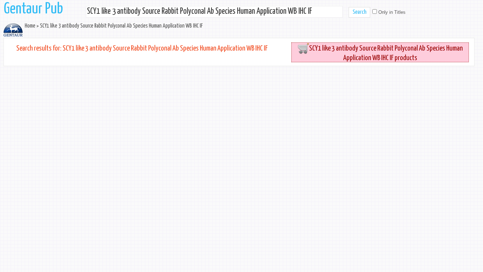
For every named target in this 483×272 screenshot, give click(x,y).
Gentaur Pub (33, 9)
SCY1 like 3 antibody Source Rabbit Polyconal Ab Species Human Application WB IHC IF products (386, 53)
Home (30, 26)
